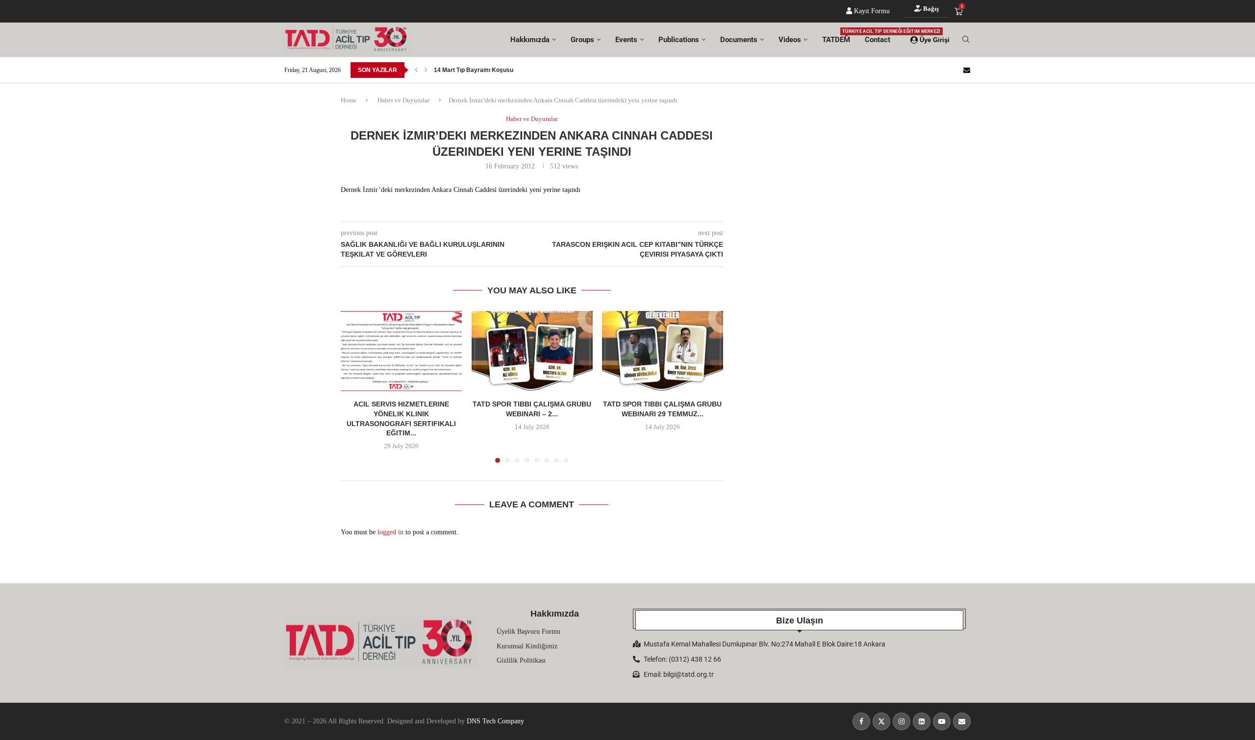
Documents (738, 39)
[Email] (967, 70)
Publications (678, 39)
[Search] (966, 40)
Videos (789, 39)
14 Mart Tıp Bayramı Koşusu (473, 70)
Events (626, 39)
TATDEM (836, 36)
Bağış (930, 8)
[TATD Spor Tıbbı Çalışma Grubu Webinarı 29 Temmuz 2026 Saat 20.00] (662, 351)
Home (348, 100)
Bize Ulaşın (799, 620)
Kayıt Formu (871, 11)
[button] (416, 70)
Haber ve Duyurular (403, 100)
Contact (877, 39)
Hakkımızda (530, 39)
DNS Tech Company (495, 721)
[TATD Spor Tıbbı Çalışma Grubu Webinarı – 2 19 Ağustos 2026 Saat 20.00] (532, 351)
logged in (390, 532)
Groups (582, 39)
